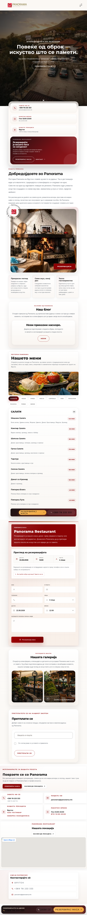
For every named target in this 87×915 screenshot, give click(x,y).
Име (12, 585)
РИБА (33, 398)
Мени (43, 338)
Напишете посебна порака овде (22, 616)
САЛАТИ (13, 398)
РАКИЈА (13, 404)
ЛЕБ (62, 398)
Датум (13, 606)
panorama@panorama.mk (61, 800)
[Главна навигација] (81, 5)
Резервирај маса (23, 159)
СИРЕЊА (52, 398)
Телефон (14, 595)
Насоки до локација (33, 786)
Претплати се (24, 753)
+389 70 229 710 (12, 801)
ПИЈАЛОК (72, 398)
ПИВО (23, 404)
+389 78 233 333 (25, 108)
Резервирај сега (43, 69)
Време (46, 606)
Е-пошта (47, 585)
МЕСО (42, 398)
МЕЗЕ (24, 398)
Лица (46, 595)
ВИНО (33, 404)
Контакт (39, 159)
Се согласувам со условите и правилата (33, 743)
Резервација (64, 266)
